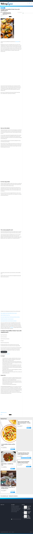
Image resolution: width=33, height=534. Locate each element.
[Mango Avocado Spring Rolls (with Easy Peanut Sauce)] (17, 460)
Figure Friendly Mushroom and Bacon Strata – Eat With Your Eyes (27, 517)
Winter (6, 14)
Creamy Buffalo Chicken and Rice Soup (8, 445)
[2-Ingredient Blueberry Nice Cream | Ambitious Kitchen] (17, 451)
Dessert (12, 492)
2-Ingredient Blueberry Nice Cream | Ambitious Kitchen (23, 453)
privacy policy (17, 41)
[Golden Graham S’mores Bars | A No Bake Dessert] (8, 478)
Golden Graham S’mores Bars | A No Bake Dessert (8, 488)
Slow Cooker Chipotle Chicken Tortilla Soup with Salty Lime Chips (10, 317)
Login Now (8, 353)
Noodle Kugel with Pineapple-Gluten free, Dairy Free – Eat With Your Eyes (27, 508)
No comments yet (4, 496)
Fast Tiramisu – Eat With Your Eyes (29, 512)
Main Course (9, 13)
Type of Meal (4, 14)
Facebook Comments (13, 496)
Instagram (11, 327)
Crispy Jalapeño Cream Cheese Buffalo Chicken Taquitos (9, 313)
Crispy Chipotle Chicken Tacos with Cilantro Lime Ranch (8, 320)
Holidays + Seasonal (6, 13)
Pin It (1, 16)
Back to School (7, 12)
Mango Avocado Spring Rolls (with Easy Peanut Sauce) (23, 462)
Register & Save (4, 351)
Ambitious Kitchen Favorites (25, 457)
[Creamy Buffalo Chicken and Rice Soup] (8, 431)
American (2, 7)
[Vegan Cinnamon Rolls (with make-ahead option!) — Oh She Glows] (17, 420)
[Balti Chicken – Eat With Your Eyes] (8, 457)
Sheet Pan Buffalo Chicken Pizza (5, 315)
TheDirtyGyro (5, 11)
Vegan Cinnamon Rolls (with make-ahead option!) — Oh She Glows (23, 423)
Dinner (12, 468)
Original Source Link (3, 412)
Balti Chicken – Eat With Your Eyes (7, 464)
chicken (10, 12)
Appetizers (28, 466)
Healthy (28, 427)
